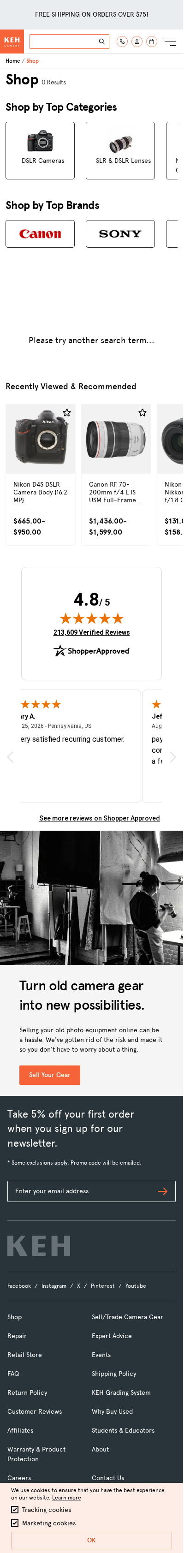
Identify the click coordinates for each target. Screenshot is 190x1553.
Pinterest (103, 1286)
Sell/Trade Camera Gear (127, 1317)
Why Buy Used (112, 1412)
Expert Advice (112, 1336)
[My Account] (136, 41)
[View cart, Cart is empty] (151, 41)
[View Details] (40, 459)
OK (91, 1540)
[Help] (122, 41)
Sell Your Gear (50, 1075)
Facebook (19, 1286)
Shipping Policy (114, 1374)
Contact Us (108, 1478)
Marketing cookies (49, 1523)
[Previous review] (10, 757)
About (100, 1449)
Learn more (66, 1497)
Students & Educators (123, 1430)
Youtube (135, 1286)
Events (101, 1355)
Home (13, 61)
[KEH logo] (38, 1246)
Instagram (54, 1286)
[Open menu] (170, 41)
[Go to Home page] (12, 42)
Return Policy (27, 1393)
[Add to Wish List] (66, 412)
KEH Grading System (121, 1393)
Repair (17, 1336)
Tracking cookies (46, 1510)
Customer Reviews (34, 1412)
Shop (14, 1317)
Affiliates (20, 1430)
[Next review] (173, 757)
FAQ (13, 1374)
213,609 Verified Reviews (91, 632)
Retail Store (24, 1355)
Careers (19, 1478)
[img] (91, 618)
